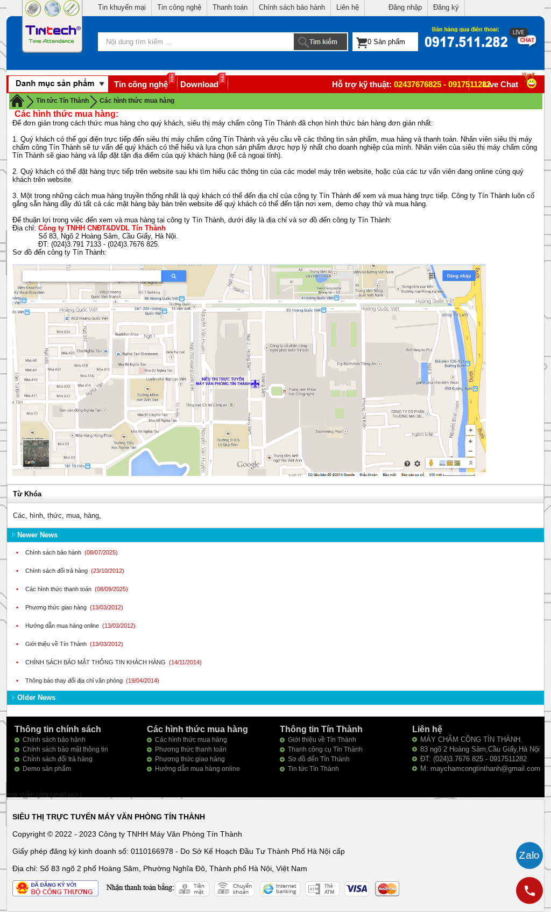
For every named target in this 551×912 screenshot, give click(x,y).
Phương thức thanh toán (191, 749)
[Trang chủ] (17, 100)
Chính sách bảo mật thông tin (65, 749)
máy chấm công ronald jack (43, 794)
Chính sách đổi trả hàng (57, 570)
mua (73, 515)
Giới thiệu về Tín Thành (56, 644)
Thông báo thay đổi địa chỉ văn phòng (74, 680)
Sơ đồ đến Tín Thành (319, 759)
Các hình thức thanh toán (59, 589)
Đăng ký (446, 7)
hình (36, 515)
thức (54, 515)
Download (199, 84)
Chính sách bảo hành (292, 7)
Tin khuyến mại (122, 7)
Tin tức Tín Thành (313, 769)
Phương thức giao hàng (56, 607)
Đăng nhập (405, 7)
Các (19, 515)
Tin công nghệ (179, 7)
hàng (91, 515)
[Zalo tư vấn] (529, 855)
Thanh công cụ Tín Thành (325, 749)
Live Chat (500, 84)
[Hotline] (529, 890)
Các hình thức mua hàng (137, 100)
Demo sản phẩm (47, 769)
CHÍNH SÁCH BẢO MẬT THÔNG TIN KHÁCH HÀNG (96, 662)
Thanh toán (230, 7)
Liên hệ (347, 7)
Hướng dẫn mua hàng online (63, 625)
